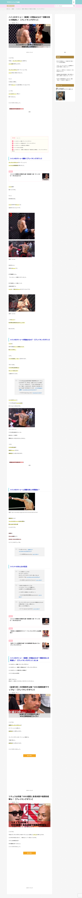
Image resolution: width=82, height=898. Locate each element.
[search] (74, 6)
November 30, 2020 (37, 392)
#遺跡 (20, 389)
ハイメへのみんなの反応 (17, 147)
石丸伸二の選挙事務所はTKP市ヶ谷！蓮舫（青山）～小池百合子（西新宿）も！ (65, 79)
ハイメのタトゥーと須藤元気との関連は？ (21, 145)
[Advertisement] (29, 121)
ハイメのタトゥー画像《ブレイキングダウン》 (22, 141)
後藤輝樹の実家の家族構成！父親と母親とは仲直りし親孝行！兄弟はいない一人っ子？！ (65, 75)
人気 (18, 5)
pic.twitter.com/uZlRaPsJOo (25, 551)
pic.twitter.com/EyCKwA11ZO (29, 389)
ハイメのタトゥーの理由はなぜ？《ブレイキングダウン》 (24, 143)
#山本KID (30, 549)
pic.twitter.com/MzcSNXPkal (33, 577)
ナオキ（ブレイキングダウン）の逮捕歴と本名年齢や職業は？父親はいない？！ (65, 66)
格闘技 (13, 8)
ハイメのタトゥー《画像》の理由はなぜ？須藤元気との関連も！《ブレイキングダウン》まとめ (30, 150)
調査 (20, 5)
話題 (16, 5)
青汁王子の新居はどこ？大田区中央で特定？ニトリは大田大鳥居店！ (65, 62)
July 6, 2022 (38, 580)
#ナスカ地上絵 (38, 388)
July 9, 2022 (35, 554)
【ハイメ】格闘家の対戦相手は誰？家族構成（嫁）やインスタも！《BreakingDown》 (25, 174)
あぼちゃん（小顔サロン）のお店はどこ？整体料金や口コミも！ (65, 70)
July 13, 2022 (36, 608)
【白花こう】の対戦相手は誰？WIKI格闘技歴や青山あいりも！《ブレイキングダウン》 (25, 644)
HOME (9, 8)
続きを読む (29, 755)
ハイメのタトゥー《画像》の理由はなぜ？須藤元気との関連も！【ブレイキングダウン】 (30, 8)
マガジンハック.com (13, 2)
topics (18, 22)
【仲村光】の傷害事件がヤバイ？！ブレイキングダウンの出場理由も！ (25, 631)
